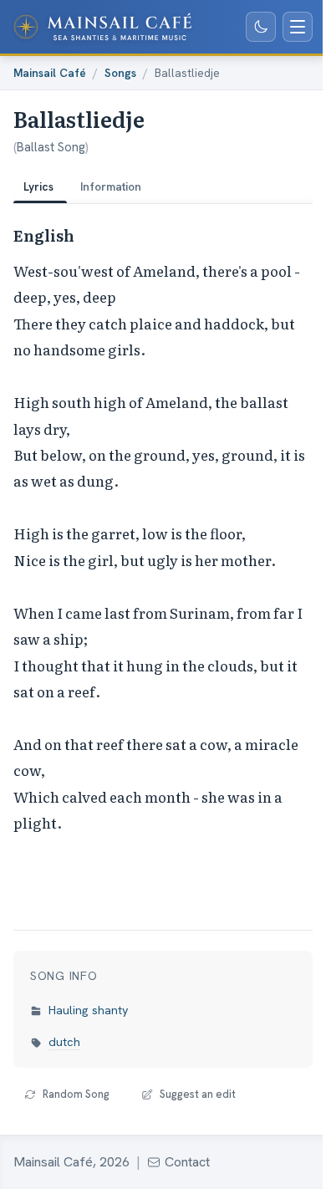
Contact (187, 1162)
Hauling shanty (88, 1010)
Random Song (76, 1094)
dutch (64, 1041)
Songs (120, 72)
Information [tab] (110, 186)
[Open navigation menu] (298, 27)
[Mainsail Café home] (102, 27)
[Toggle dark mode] (261, 27)
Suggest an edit (198, 1094)
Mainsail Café (49, 72)
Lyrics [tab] (38, 186)
